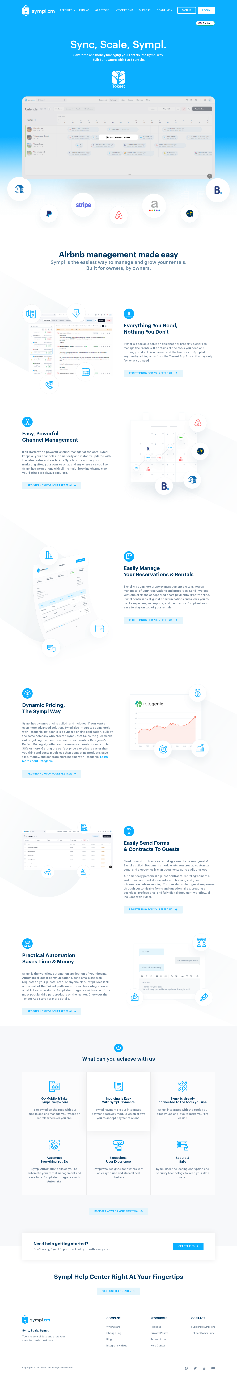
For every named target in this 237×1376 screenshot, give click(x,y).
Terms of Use (158, 1339)
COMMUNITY (164, 10)
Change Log (113, 1333)
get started (186, 1246)
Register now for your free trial (151, 373)
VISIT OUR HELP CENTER (117, 1291)
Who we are (113, 1327)
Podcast (156, 1327)
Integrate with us (116, 1346)
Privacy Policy (159, 1333)
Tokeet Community (202, 1333)
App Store (102, 10)
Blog (109, 1339)
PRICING (84, 10)
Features (66, 10)
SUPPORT (145, 10)
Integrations (124, 10)
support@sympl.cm (203, 1327)
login (206, 10)
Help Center (158, 1346)
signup (186, 10)
